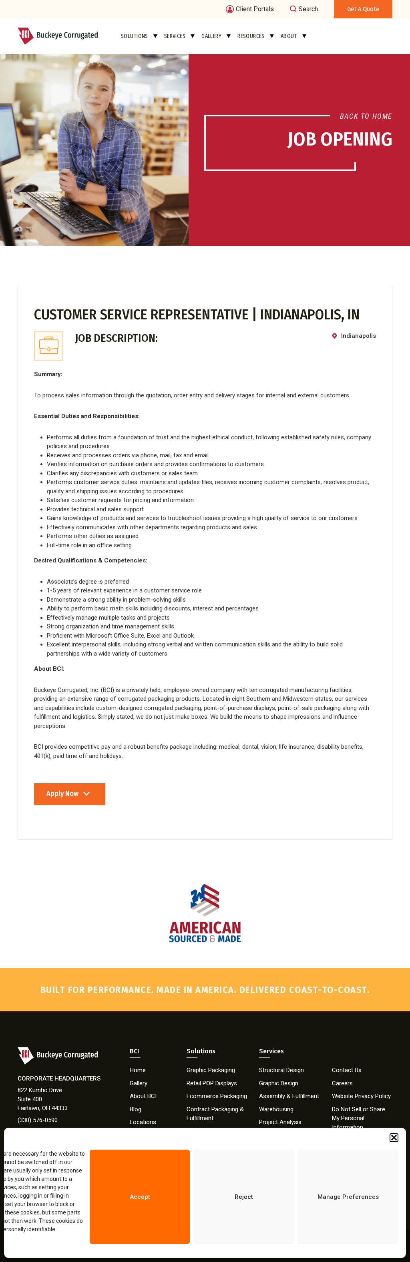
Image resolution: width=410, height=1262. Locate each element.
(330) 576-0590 (38, 1120)
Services (174, 36)
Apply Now (62, 793)
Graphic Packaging (211, 1070)
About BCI (143, 1096)
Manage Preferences (348, 1196)
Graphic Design (278, 1083)
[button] (394, 1138)
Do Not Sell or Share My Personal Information (358, 1118)
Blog (135, 1109)
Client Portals (255, 9)
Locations (143, 1122)
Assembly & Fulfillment (289, 1096)
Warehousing (276, 1109)
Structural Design (281, 1070)
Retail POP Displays (212, 1083)
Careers (342, 1083)
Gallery (211, 36)
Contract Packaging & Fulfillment (215, 1114)
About (289, 36)
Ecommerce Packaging (217, 1096)
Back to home (366, 116)
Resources (251, 36)
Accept (140, 1196)
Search (308, 9)
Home (138, 1070)
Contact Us (347, 1070)
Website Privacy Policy (361, 1096)
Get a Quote (363, 9)
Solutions (134, 36)
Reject (244, 1196)
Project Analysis (280, 1122)
